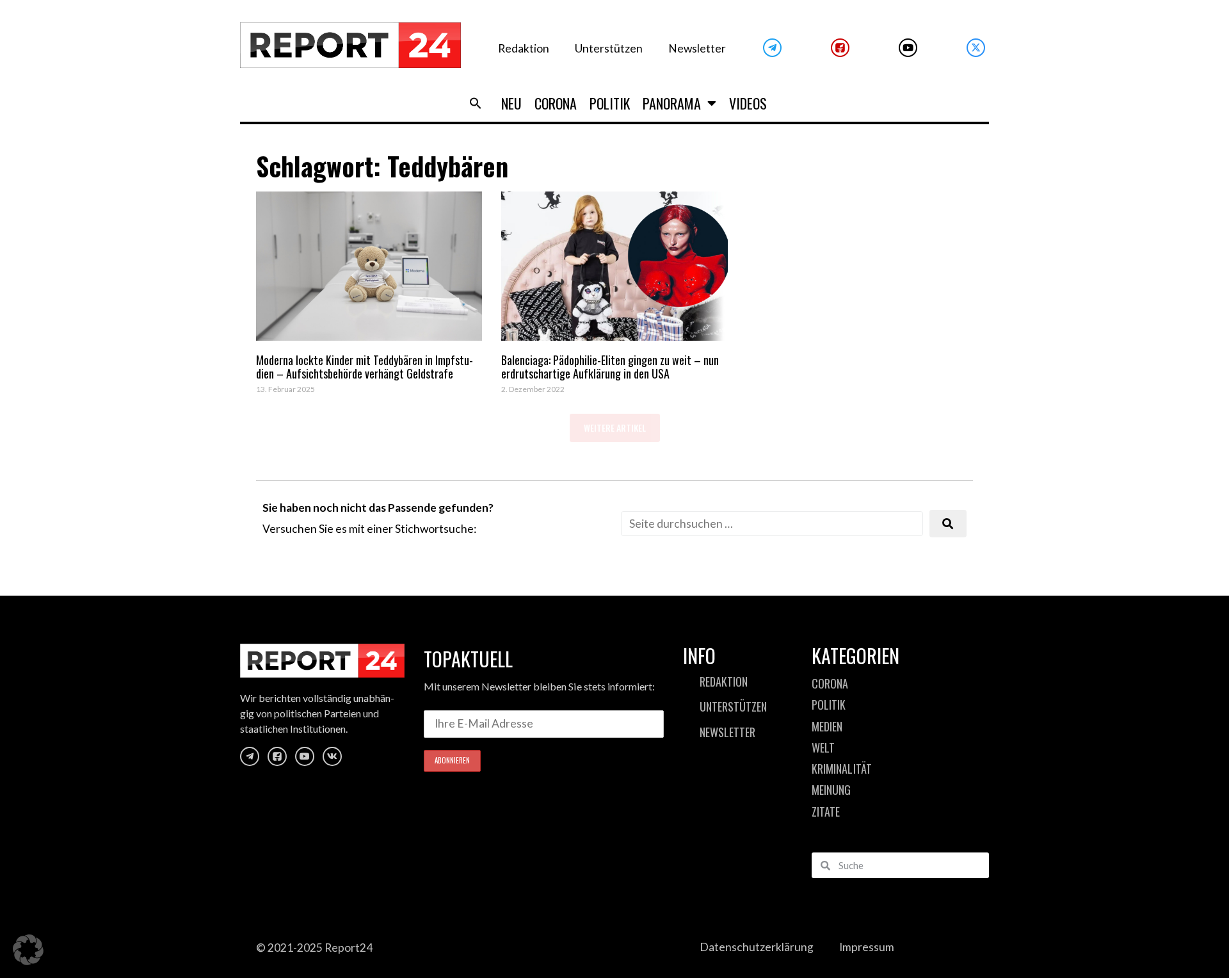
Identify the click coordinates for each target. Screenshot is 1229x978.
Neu (511, 103)
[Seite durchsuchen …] (772, 523)
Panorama (672, 103)
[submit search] (948, 523)
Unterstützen (609, 48)
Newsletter (697, 48)
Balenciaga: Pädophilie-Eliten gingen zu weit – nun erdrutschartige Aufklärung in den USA (610, 367)
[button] (475, 103)
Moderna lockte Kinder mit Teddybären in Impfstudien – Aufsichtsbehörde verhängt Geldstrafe (364, 367)
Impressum (866, 947)
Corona (555, 103)
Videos (748, 103)
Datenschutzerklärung (757, 947)
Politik (610, 103)
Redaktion (523, 48)
